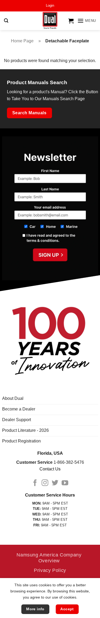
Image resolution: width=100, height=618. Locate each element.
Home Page (22, 41)
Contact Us (50, 469)
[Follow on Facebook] (35, 483)
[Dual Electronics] (50, 21)
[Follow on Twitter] (55, 483)
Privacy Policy (50, 570)
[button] (50, 6)
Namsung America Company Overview (49, 557)
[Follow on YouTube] (65, 483)
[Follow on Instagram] (45, 483)
